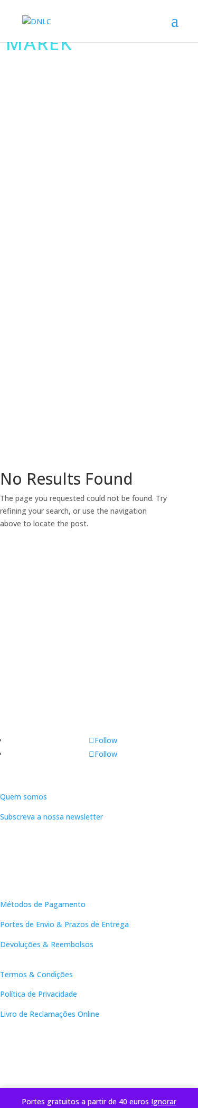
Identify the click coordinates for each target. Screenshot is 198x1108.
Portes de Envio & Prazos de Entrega (64, 924)
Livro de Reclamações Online (49, 1014)
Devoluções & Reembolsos (46, 944)
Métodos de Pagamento (43, 904)
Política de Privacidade (38, 994)
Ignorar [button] (163, 1101)
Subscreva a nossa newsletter (51, 817)
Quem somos (23, 797)
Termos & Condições (36, 974)
